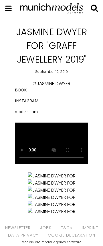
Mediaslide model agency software (52, 242)
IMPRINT (90, 228)
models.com (26, 111)
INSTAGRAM (27, 100)
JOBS (46, 228)
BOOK (21, 90)
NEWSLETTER (18, 228)
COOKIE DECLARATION (71, 235)
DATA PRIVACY (23, 235)
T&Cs (66, 228)
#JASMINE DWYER (51, 83)
